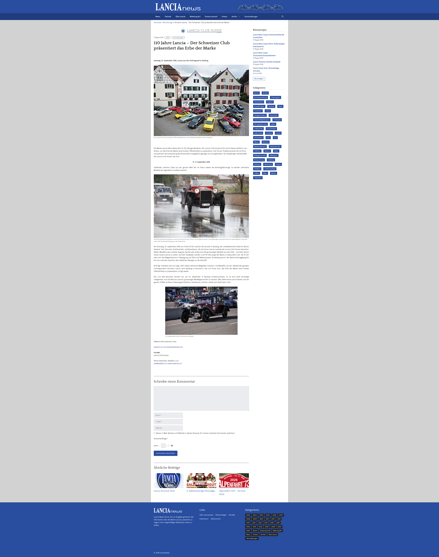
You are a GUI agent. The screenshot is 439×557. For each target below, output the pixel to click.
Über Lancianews (206, 515)
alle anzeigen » (259, 79)
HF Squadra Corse (260, 124)
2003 (255, 515)
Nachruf (265, 142)
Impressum (203, 519)
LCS (275, 138)
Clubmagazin (275, 97)
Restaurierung (259, 160)
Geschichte (273, 115)
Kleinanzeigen (220, 515)
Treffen (256, 173)
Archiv (234, 17)
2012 (272, 519)
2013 (278, 519)
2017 (265, 523)
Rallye (276, 151)
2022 (260, 527)
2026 (248, 531)
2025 (279, 527)
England (270, 102)
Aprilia (256, 93)
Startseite (157, 22)
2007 (281, 515)
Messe (256, 142)
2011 (267, 519)
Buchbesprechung (260, 97)
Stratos (278, 164)
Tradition (257, 169)
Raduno (267, 151)
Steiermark (268, 164)
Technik (168, 17)
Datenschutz (216, 519)
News (157, 17)
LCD (268, 138)
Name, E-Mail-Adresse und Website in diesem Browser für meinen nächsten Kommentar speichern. (195, 433)
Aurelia (265, 93)
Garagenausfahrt (260, 115)
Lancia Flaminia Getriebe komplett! (266, 62)
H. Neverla (277, 120)
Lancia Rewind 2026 (164, 491)
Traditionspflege (269, 169)
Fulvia (268, 111)
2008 (248, 519)
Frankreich (258, 111)
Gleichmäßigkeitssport (261, 120)
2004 (261, 515)
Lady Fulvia (258, 133)
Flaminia (271, 106)
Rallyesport (273, 155)
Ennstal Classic (259, 106)
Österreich (257, 178)
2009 (255, 519)
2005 (268, 515)
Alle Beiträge (168, 22)
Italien (273, 124)
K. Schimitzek (271, 129)
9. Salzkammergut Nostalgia (200, 491)
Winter (273, 173)
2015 (254, 523)
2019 (278, 523)
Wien (265, 173)
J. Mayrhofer (258, 129)
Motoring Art (195, 17)
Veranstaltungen (251, 17)
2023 (267, 527)
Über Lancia (180, 17)
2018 (271, 523)
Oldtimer (257, 151)
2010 (261, 519)
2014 (247, 523)
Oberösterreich (275, 146)
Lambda (269, 133)
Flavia (280, 106)
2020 (248, 527)
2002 (248, 515)
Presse (224, 17)
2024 (273, 527)
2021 (254, 527)
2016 (167, 37)
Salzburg (271, 160)
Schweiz (257, 164)
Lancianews (258, 138)
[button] (282, 16)
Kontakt (232, 515)
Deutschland (258, 102)
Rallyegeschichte (260, 155)
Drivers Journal (211, 17)
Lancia (278, 133)
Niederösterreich (260, 146)
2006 (274, 515)
